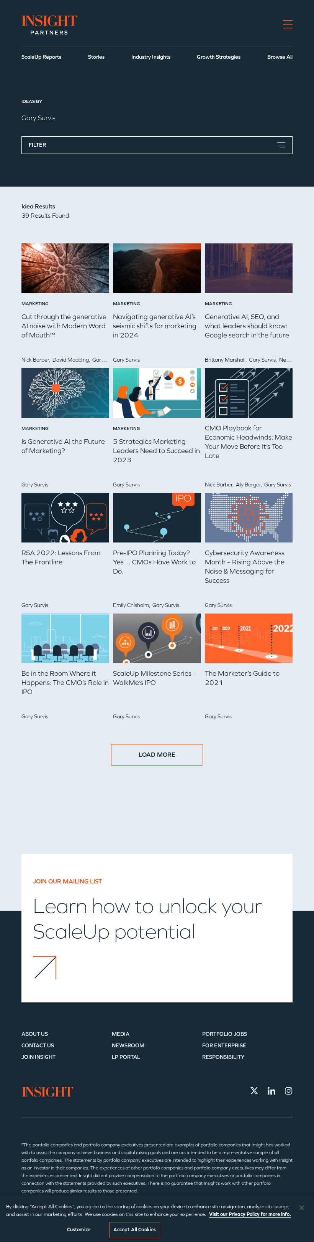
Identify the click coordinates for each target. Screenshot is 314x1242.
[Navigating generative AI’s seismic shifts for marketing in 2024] (157, 271)
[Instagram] (289, 1091)
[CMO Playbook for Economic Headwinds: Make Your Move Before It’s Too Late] (249, 395)
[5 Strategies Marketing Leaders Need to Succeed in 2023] (157, 395)
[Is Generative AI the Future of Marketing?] (65, 395)
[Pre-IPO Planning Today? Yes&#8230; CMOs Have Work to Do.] (157, 520)
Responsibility (223, 1057)
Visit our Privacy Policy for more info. (250, 1214)
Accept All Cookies (134, 1230)
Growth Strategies (218, 57)
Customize (78, 1230)
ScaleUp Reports (41, 57)
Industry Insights (150, 57)
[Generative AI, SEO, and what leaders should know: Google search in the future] (249, 271)
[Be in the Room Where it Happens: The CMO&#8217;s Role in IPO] (65, 641)
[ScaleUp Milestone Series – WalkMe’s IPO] (157, 641)
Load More (157, 754)
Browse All (280, 57)
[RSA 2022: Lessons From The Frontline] (65, 520)
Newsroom (128, 1045)
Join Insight (38, 1057)
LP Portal (126, 1057)
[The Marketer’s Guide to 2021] (249, 641)
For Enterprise (224, 1045)
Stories (96, 57)
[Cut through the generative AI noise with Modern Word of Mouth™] (65, 271)
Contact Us (37, 1045)
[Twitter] (254, 1091)
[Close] (301, 1207)
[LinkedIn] (271, 1091)
